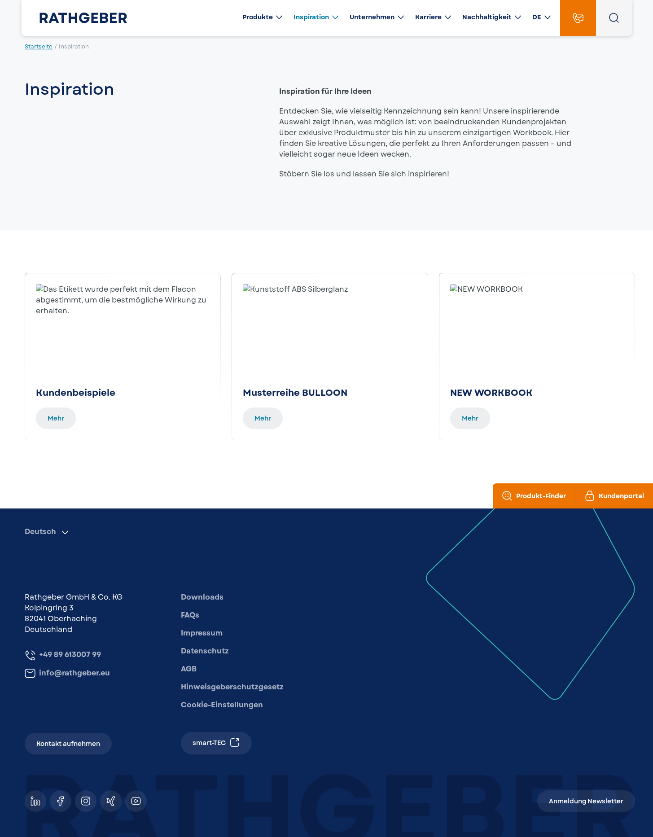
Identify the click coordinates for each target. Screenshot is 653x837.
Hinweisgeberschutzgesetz (232, 687)
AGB (189, 669)
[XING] (111, 801)
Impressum (202, 633)
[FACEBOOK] (60, 801)
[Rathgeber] (76, 18)
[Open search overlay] (614, 18)
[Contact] (578, 18)
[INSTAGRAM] (85, 801)
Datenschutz (205, 651)
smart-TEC (209, 742)
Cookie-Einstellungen (222, 705)
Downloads (202, 597)
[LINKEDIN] (35, 801)
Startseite (39, 47)
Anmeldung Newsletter (586, 801)
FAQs (190, 615)
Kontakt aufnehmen (68, 743)
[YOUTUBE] (136, 801)
